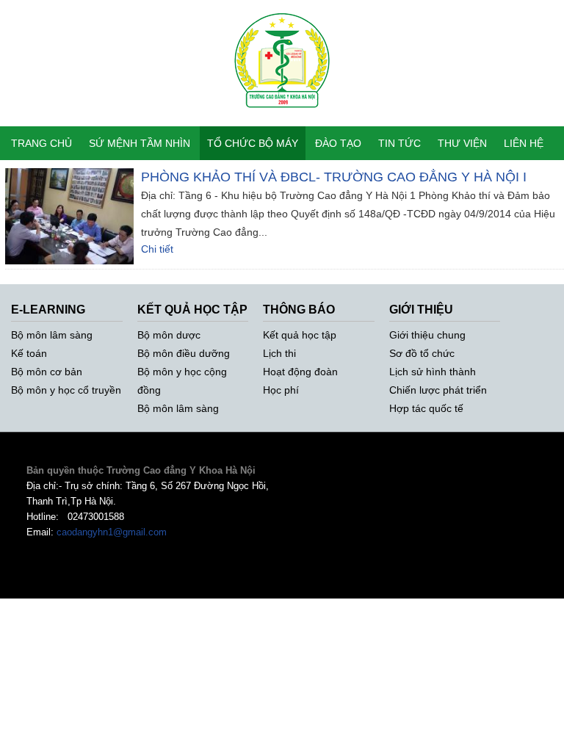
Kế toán (29, 353)
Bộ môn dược (168, 335)
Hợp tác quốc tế (426, 408)
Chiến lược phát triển (438, 390)
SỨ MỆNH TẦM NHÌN (139, 143)
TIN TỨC (399, 143)
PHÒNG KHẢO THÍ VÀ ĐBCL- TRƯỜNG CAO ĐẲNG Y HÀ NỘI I (334, 177)
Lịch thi (279, 353)
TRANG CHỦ (41, 143)
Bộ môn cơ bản (46, 371)
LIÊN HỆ (523, 143)
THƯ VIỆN (462, 143)
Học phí (281, 390)
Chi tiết (157, 249)
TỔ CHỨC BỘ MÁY (252, 143)
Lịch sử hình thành (432, 371)
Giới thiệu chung (427, 335)
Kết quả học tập (299, 335)
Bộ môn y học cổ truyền (66, 390)
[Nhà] (282, 118)
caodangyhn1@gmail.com (112, 532)
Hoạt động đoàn (300, 371)
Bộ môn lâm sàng (52, 335)
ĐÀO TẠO (338, 143)
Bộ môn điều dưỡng (183, 353)
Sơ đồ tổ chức (422, 353)
